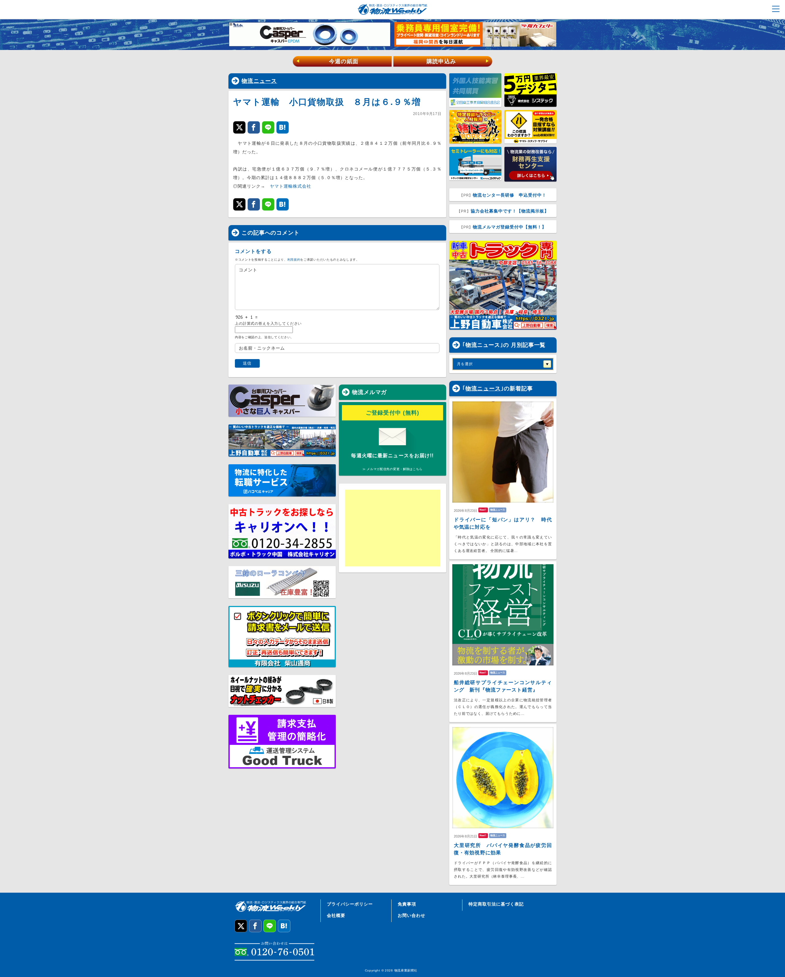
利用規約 (294, 259)
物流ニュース (259, 81)
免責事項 (407, 904)
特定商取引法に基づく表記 (496, 904)
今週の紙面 (327, 61)
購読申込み (458, 61)
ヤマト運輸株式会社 (290, 186)
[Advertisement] (392, 528)
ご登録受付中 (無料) (392, 413)
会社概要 (336, 915)
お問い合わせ (411, 915)
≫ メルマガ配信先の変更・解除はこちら (392, 469)
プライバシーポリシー (350, 904)
